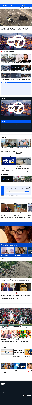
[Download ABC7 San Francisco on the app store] (24, 395)
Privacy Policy (21, 195)
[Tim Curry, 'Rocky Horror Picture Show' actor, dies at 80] (23, 58)
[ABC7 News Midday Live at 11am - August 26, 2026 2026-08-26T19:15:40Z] (20, 366)
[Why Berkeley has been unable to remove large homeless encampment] (6, 67)
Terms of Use (11, 195)
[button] (1, 5)
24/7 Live (12, 5)
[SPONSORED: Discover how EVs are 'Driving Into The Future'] (19, 352)
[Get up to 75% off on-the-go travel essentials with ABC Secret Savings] (7, 250)
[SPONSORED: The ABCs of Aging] (7, 352)
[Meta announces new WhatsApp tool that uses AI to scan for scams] (23, 143)
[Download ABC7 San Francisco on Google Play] (29, 395)
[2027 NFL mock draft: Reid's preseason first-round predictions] (23, 334)
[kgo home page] (3, 384)
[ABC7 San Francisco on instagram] (6, 395)
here (28, 188)
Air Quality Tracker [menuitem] (3, 7)
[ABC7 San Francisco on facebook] (2, 395)
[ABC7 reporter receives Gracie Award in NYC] (7, 366)
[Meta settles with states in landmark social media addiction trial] (16, 67)
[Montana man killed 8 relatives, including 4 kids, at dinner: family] (26, 75)
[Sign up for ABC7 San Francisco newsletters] (7, 395)
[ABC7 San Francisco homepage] (6, 5)
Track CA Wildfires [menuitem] (10, 7)
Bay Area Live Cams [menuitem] (24, 7)
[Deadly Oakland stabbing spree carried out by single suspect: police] (20, 208)
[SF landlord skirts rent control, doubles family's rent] (8, 143)
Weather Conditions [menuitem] (19, 7)
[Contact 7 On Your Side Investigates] (8, 161)
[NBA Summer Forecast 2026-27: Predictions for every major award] (8, 334)
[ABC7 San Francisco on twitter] (4, 395)
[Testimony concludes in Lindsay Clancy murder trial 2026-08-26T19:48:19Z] (26, 67)
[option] (4, 7)
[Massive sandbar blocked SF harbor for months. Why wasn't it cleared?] (23, 161)
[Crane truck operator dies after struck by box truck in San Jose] (16, 75)
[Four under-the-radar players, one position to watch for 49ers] (16, 317)
